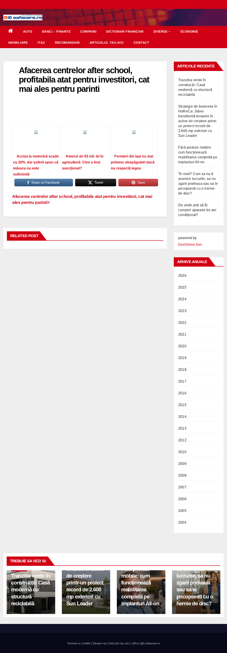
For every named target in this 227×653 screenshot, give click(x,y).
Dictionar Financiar (125, 31)
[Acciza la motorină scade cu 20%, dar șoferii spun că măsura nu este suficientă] (36, 141)
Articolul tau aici (107, 42)
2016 (182, 393)
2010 (182, 452)
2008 (182, 475)
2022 (182, 323)
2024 (182, 299)
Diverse (160, 31)
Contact (141, 42)
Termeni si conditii (78, 643)
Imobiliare (18, 42)
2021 (182, 334)
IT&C (41, 42)
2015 (182, 405)
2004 (182, 522)
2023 (182, 311)
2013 (182, 428)
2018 (182, 370)
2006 (182, 499)
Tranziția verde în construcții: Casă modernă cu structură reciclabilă (30, 589)
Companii (88, 31)
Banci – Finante (56, 31)
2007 (182, 487)
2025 (182, 287)
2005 (182, 511)
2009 (182, 464)
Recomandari (67, 42)
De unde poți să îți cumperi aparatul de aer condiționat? (197, 210)
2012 (182, 440)
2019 (182, 358)
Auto (27, 31)
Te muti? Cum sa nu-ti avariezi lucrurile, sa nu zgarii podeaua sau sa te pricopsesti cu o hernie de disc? (198, 183)
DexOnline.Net (190, 244)
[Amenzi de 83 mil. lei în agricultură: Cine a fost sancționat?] (85, 141)
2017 (182, 381)
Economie (189, 31)
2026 (182, 275)
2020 (182, 346)
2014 (182, 417)
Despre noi (100, 643)
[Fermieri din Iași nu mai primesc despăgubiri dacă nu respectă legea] (134, 141)
